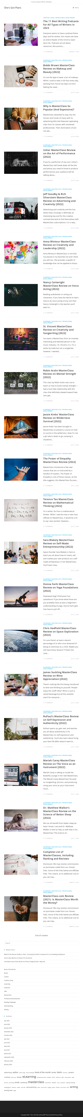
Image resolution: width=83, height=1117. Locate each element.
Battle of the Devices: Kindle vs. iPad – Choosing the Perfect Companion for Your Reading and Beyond (34, 954)
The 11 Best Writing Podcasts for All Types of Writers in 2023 (61, 24)
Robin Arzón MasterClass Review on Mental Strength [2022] (59, 374)
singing (49, 1087)
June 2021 (7, 1050)
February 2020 (8, 1061)
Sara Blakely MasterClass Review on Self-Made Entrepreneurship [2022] (58, 543)
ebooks (19, 1077)
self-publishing (31, 1087)
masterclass (36, 1082)
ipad (73, 1077)
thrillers (58, 1087)
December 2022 (8, 1032)
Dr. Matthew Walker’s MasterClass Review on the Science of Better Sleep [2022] (59, 812)
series (38, 1087)
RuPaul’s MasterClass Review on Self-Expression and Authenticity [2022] (61, 720)
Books (6, 973)
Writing (6, 1009)
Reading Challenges (10, 1002)
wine (68, 1087)
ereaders (49, 1077)
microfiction (48, 1082)
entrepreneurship (41, 1077)
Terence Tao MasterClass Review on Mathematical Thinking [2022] (58, 502)
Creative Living (48, 18)
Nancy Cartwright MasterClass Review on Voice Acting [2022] (61, 286)
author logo (22, 1072)
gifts (63, 1077)
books (54, 1072)
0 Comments (49, 51)
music (54, 1082)
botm (59, 1072)
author (15, 1072)
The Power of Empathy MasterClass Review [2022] (59, 460)
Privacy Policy (58, 1115)
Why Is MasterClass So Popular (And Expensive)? (58, 107)
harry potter (68, 1077)
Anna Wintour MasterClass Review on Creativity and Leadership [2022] (59, 245)
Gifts (5, 991)
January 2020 (8, 1064)
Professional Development (65, 18)
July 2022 (6, 1039)
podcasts (62, 1082)
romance (13, 1087)
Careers (6, 977)
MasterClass (56, 60)
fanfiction (58, 1077)
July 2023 (6, 1021)
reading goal (7, 1087)
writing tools (8, 1090)
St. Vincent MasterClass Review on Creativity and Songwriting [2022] (58, 330)
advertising (8, 1072)
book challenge (30, 1072)
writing (74, 1086)
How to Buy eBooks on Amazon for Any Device (18, 958)
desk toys (13, 1077)
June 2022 (7, 1042)
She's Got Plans (12, 7)
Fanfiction (7, 988)
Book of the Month (10, 969)
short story (44, 1087)
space (53, 1087)
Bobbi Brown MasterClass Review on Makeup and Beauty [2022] (59, 69)
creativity (7, 1077)
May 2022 (7, 1046)
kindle (17, 1082)
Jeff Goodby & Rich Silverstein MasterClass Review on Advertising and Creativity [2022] (59, 199)
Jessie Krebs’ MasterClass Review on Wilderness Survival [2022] (58, 418)
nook (58, 1082)
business (65, 1072)
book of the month (43, 1072)
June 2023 (7, 1024)
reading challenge (70, 1082)
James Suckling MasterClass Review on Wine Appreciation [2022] (60, 676)
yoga (14, 1090)
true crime (63, 1087)
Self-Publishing (8, 1006)
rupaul (18, 1087)
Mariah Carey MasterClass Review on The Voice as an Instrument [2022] (59, 764)
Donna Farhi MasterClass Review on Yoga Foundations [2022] (60, 587)
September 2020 (9, 1057)
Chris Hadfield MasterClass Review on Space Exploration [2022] (60, 631)
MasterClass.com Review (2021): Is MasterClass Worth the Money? (60, 899)
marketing (23, 1082)
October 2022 (8, 1035)
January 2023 (8, 1028)
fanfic (53, 1077)
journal (6, 1082)
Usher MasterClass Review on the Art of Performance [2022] (59, 153)
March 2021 (7, 1053)
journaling (11, 1082)
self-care (23, 1087)
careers (71, 1072)
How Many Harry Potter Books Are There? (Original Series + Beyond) (24, 961)
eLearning (47, 60)
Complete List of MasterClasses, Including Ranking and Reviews (58, 855)
